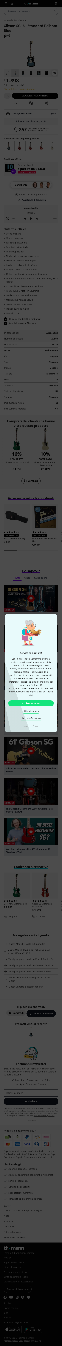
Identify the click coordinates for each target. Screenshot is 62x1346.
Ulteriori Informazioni (31, 718)
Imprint (26, 726)
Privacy (36, 726)
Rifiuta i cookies (31, 711)
